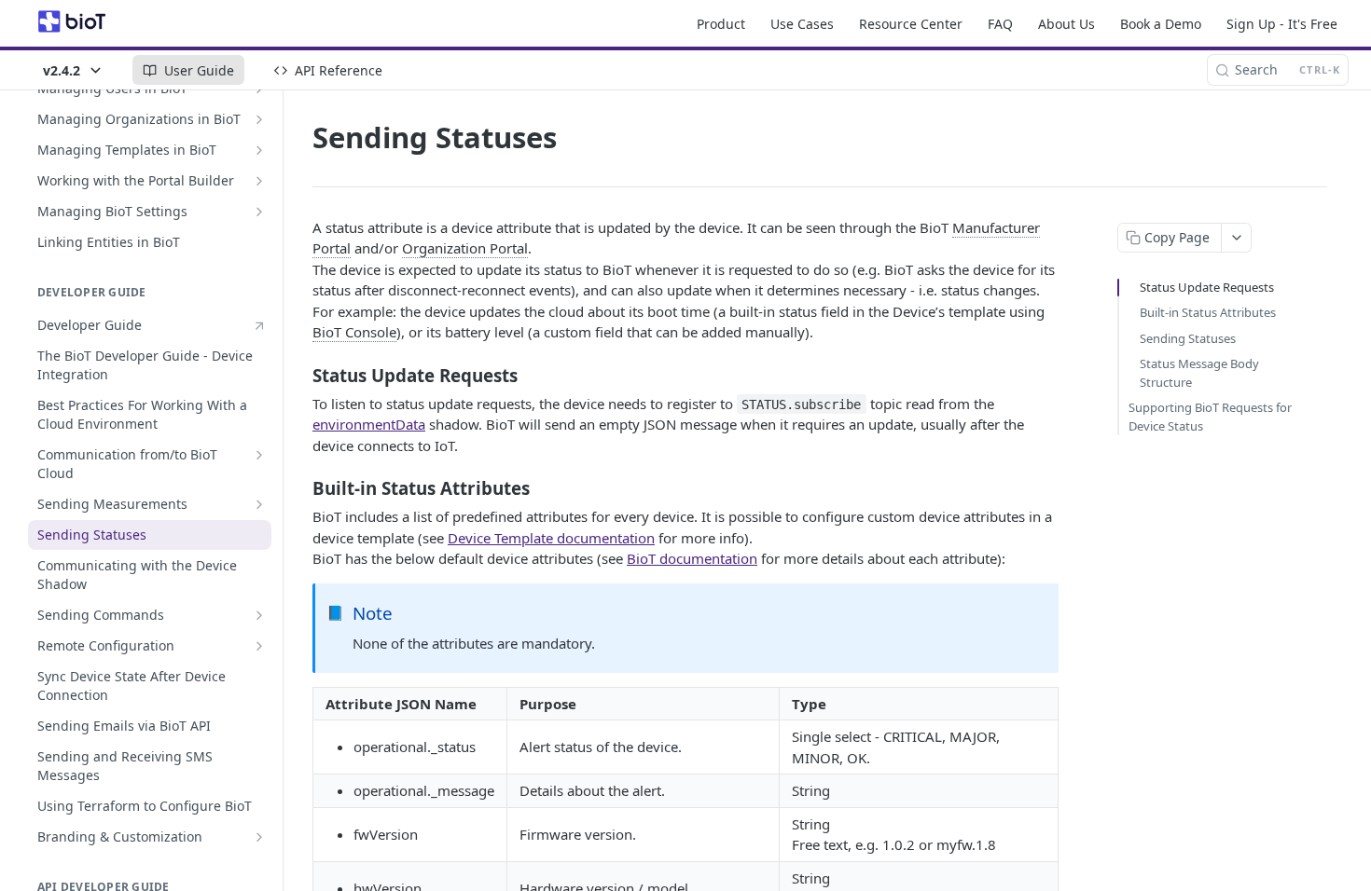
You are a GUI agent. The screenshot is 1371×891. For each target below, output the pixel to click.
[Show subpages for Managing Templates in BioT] (259, 150)
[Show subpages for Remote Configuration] (259, 645)
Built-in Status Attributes (1208, 312)
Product (721, 24)
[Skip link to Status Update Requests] (300, 374)
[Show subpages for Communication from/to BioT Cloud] (259, 454)
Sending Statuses (1188, 338)
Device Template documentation (551, 537)
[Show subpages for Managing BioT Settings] (259, 211)
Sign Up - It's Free (1281, 24)
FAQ (1000, 24)
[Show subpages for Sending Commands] (259, 615)
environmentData (368, 424)
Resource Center (910, 24)
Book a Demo (1160, 24)
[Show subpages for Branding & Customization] (259, 836)
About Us (1066, 24)
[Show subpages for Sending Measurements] (259, 504)
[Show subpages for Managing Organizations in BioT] (259, 119)
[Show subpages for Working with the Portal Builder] (259, 180)
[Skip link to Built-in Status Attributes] (300, 488)
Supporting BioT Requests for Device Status (1210, 416)
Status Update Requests (1207, 287)
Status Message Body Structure (1199, 373)
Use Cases (802, 24)
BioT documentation (692, 558)
